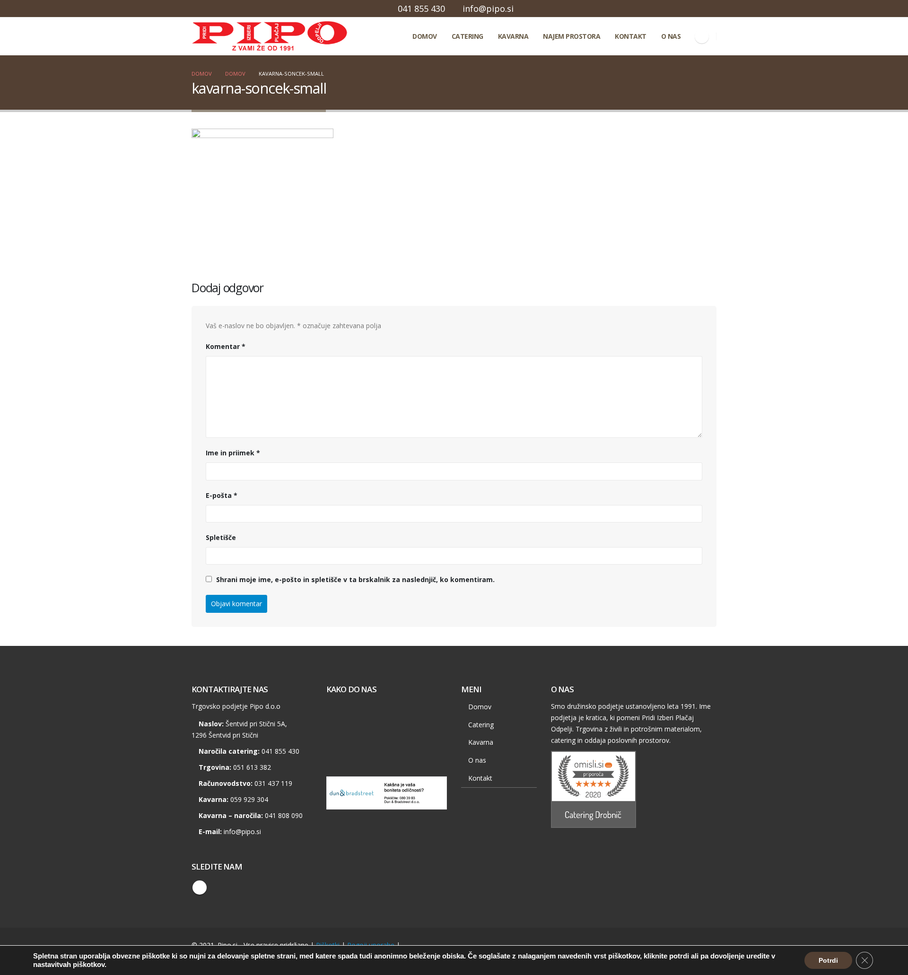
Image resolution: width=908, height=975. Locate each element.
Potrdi (828, 960)
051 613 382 (252, 767)
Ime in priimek (233, 452)
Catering (467, 36)
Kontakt (630, 36)
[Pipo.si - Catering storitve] (234, 36)
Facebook (199, 887)
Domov (424, 36)
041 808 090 (284, 815)
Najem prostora (571, 36)
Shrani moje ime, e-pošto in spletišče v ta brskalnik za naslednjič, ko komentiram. (355, 579)
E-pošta (221, 495)
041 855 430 (421, 8)
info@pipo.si (488, 8)
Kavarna (513, 36)
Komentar (225, 346)
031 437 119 (273, 783)
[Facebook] (702, 36)
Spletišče (221, 537)
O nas (671, 36)
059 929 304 (249, 799)
